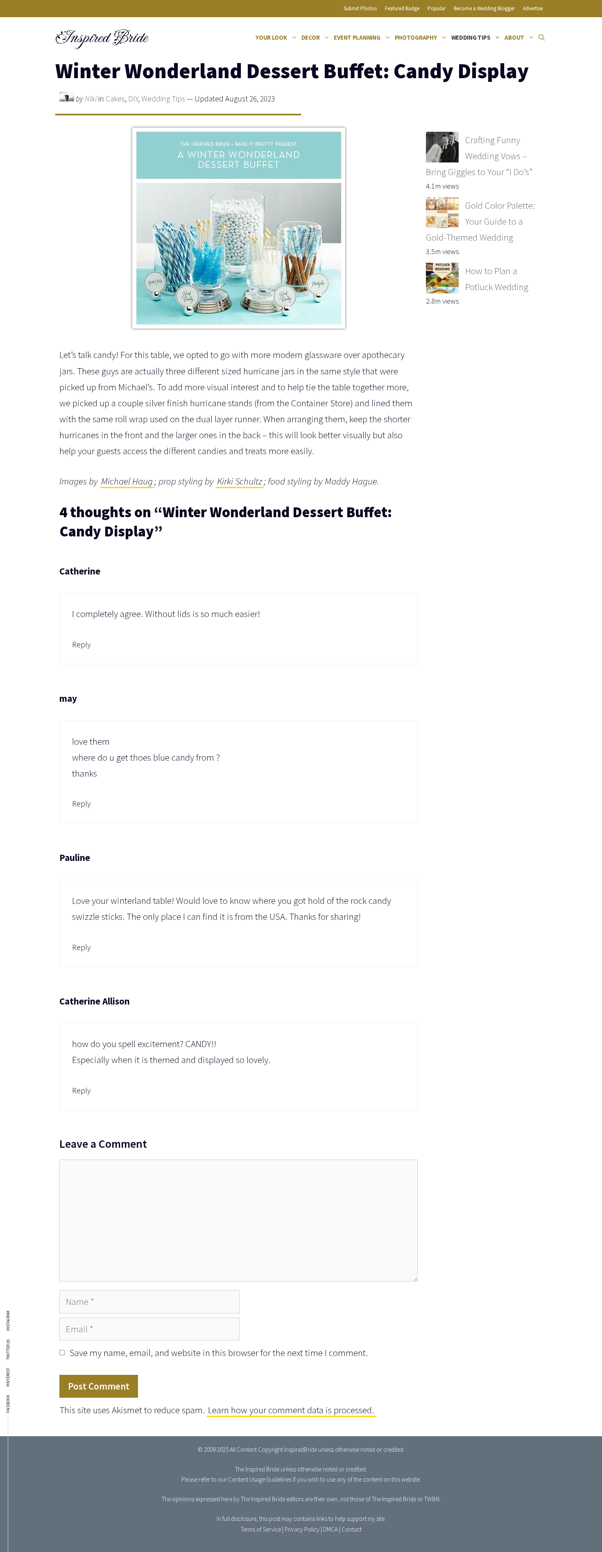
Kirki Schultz (239, 481)
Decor (310, 37)
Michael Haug (127, 481)
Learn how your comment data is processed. (291, 1410)
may (68, 698)
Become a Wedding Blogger (484, 8)
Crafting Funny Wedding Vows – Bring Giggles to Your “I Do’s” (479, 156)
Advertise (533, 8)
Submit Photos (360, 8)
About (514, 37)
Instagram (8, 1321)
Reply (81, 644)
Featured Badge (402, 8)
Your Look (271, 37)
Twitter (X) (8, 1349)
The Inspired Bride (257, 1469)
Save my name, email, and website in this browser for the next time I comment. (219, 1352)
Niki (91, 99)
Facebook (8, 1404)
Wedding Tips (471, 37)
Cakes (115, 99)
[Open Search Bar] (541, 37)
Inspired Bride (101, 37)
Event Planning (357, 37)
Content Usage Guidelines (260, 1479)
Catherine (79, 571)
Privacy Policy (302, 1529)
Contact (352, 1529)
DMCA (330, 1529)
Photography (416, 37)
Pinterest (8, 1377)
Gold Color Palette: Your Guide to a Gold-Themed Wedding (480, 221)
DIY (133, 99)
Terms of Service (261, 1529)
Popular (437, 8)
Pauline (74, 857)
